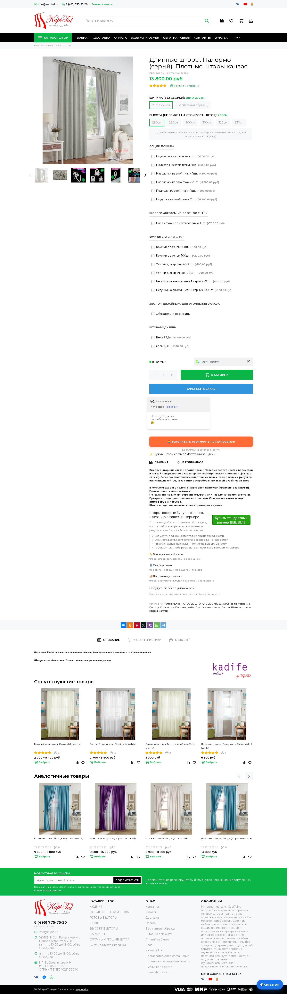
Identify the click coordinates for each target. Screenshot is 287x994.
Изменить (172, 407)
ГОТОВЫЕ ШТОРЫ (193, 603)
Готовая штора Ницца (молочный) (166, 838)
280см (156, 122)
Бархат (226, 607)
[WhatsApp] (157, 625)
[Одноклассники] (130, 625)
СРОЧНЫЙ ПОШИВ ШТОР (109, 939)
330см (239, 122)
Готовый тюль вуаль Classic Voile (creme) (57, 744)
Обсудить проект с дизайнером (171, 588)
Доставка (101, 37)
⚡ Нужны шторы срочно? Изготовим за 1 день (182, 454)
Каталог (150, 912)
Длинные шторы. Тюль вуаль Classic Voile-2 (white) (226, 746)
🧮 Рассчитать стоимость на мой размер (201, 441)
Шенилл (236, 607)
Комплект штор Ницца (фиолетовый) (113, 838)
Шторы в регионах (158, 934)
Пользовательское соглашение (167, 956)
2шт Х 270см (161, 105)
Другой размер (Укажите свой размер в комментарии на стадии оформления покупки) (200, 134)
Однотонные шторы (207, 607)
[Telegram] (163, 625)
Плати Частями (156, 972)
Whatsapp (223, 37)
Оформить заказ (201, 389)
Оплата (120, 37)
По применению (240, 603)
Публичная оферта (158, 967)
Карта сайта (153, 950)
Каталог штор (56, 37)
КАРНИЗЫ (97, 934)
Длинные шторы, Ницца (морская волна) (226, 838)
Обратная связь (176, 37)
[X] (143, 625)
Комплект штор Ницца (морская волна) (58, 838)
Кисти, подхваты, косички (108, 945)
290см (173, 122)
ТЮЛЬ (94, 923)
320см (222, 122)
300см (190, 122)
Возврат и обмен (145, 37)
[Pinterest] (137, 625)
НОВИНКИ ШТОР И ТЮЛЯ (109, 912)
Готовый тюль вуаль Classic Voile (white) (113, 744)
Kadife (190, 607)
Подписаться (127, 880)
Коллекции (167, 607)
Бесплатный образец (193, 105)
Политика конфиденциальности (168, 961)
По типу (154, 607)
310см (206, 122)
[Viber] (150, 625)
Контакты (202, 37)
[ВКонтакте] (124, 625)
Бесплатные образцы (160, 928)
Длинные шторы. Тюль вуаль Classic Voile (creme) (169, 746)
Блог (148, 945)
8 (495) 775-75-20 (77, 4)
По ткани (180, 607)
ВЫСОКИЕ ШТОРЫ (217, 603)
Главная (82, 37)
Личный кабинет (157, 939)
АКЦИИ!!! (96, 906)
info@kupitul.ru (48, 4)
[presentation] (30, 175)
